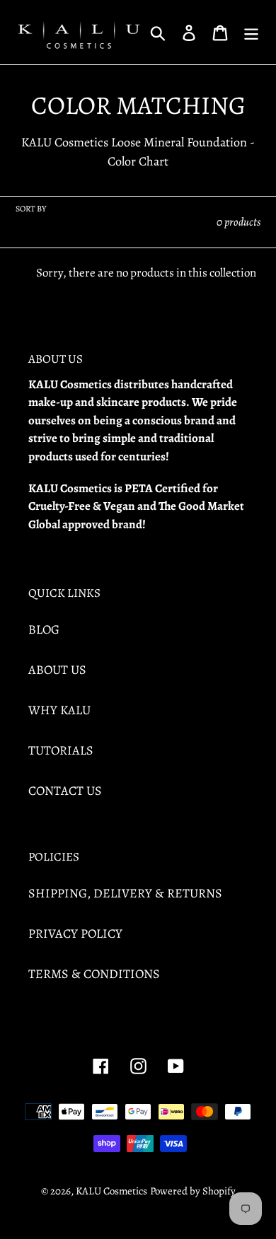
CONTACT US (65, 790)
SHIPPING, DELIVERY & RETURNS (125, 893)
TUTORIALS (60, 750)
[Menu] (251, 32)
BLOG (43, 629)
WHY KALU (59, 710)
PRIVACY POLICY (75, 933)
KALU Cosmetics (111, 1191)
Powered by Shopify (193, 1191)
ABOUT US (57, 669)
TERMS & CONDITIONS (94, 973)
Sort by (31, 208)
